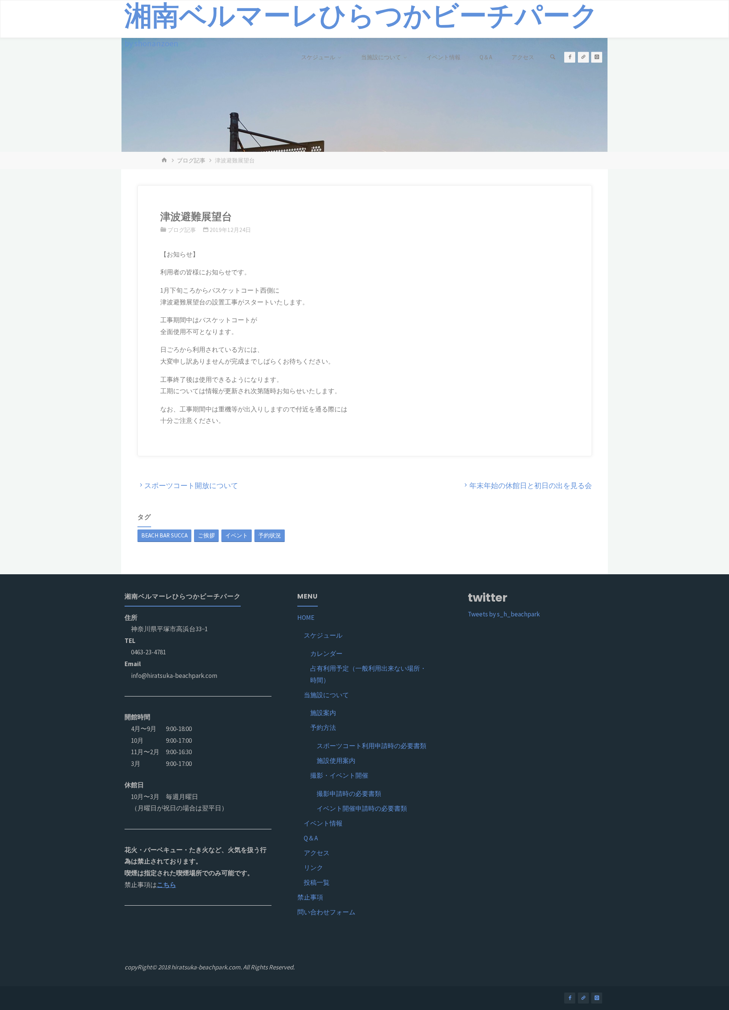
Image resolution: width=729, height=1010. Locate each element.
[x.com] (583, 57)
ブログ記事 (191, 160)
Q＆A (311, 838)
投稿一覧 (317, 882)
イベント (236, 535)
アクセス (317, 853)
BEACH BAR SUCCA (164, 535)
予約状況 (269, 535)
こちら (166, 885)
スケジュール (323, 635)
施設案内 (323, 713)
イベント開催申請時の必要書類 (362, 808)
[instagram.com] (596, 57)
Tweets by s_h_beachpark (504, 614)
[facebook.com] (569, 57)
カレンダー (326, 653)
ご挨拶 (206, 535)
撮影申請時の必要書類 (349, 793)
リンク (313, 867)
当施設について (326, 695)
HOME (305, 617)
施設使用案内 (336, 760)
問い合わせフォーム (326, 912)
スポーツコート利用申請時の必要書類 (371, 746)
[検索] (552, 57)
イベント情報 (323, 823)
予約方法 (323, 727)
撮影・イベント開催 (339, 775)
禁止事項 (310, 897)
